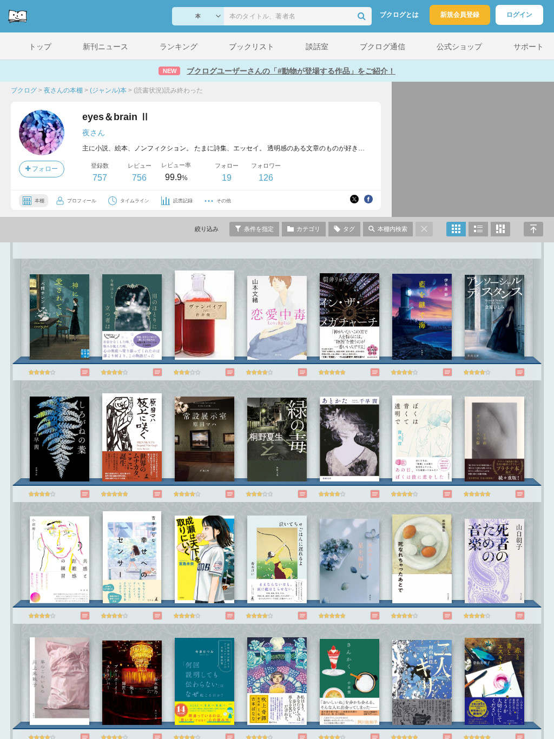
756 (139, 177)
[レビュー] (74, 372)
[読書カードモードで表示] (500, 229)
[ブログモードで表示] (478, 229)
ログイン (519, 14)
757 (100, 177)
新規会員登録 (459, 14)
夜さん (93, 132)
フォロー (44, 169)
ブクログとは (399, 14)
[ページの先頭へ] (533, 229)
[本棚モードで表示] (456, 229)
